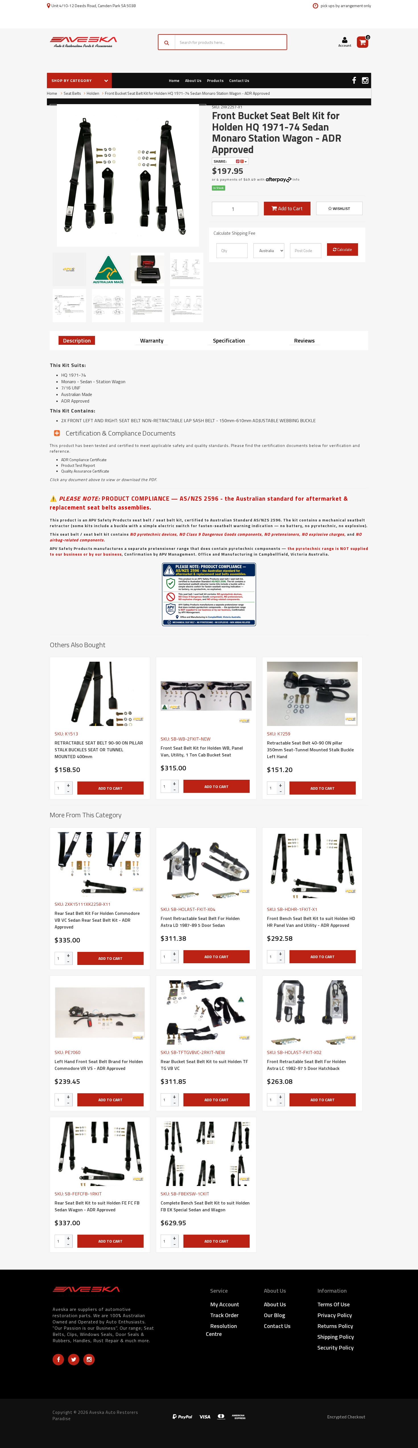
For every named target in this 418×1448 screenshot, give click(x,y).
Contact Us (239, 80)
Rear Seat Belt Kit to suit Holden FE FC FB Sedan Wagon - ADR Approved (97, 1206)
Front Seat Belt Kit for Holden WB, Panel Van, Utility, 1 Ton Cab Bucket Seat (202, 751)
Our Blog (274, 1315)
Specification (229, 340)
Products (215, 80)
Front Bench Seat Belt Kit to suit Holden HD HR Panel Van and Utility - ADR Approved (311, 922)
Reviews (304, 340)
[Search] (166, 42)
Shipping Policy (335, 1336)
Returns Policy (335, 1325)
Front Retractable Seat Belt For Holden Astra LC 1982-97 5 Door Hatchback (306, 1065)
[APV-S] (138, 719)
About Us (193, 80)
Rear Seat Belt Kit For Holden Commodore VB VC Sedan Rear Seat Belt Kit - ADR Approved (97, 920)
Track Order (224, 1315)
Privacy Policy (334, 1315)
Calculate (344, 249)
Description (77, 340)
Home (174, 80)
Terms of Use (333, 1304)
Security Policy (335, 1347)
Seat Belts (72, 93)
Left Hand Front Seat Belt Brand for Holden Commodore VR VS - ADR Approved (99, 1065)
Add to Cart (290, 208)
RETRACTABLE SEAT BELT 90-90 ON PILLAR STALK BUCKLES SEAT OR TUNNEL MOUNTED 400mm (99, 749)
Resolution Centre (221, 1329)
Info (296, 179)
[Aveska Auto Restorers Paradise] (83, 42)
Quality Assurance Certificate (85, 471)
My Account (224, 1304)
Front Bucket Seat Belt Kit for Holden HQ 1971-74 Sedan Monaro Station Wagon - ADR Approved (187, 93)
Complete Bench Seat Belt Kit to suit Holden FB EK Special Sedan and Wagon (205, 1206)
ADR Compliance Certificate (84, 460)
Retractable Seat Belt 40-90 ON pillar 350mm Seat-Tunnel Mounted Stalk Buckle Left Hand (310, 749)
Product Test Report (78, 465)
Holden (93, 93)
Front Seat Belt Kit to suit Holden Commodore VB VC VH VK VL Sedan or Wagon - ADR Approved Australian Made (47, 1422)
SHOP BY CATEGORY (72, 80)
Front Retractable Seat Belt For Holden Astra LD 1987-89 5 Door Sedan (200, 922)
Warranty (152, 340)
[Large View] (69, 269)
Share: (220, 161)
